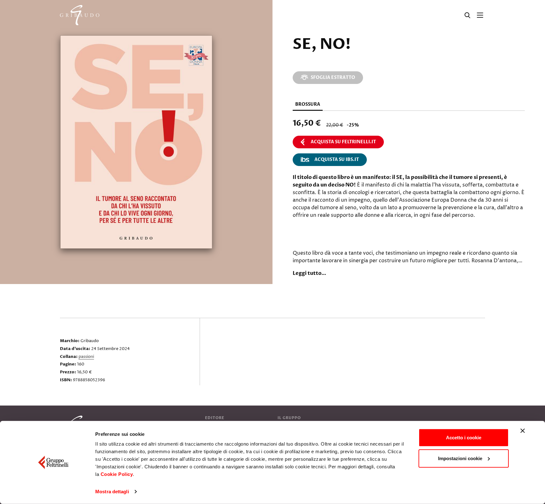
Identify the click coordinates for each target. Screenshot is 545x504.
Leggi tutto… (309, 273)
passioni (86, 356)
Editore (214, 417)
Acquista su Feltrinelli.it (343, 142)
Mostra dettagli (112, 491)
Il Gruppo (289, 417)
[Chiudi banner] (522, 431)
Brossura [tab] (307, 104)
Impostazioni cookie (460, 458)
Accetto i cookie (463, 437)
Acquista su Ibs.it (336, 160)
